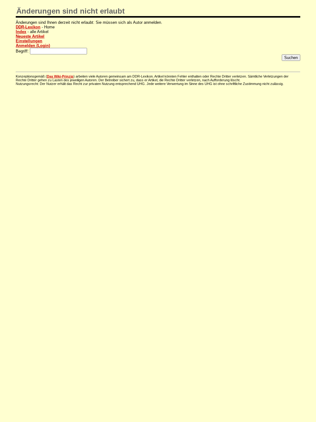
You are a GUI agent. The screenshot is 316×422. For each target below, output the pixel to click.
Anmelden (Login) (33, 45)
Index (21, 31)
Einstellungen (29, 41)
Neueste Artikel (30, 36)
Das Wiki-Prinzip (60, 76)
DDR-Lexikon (28, 27)
